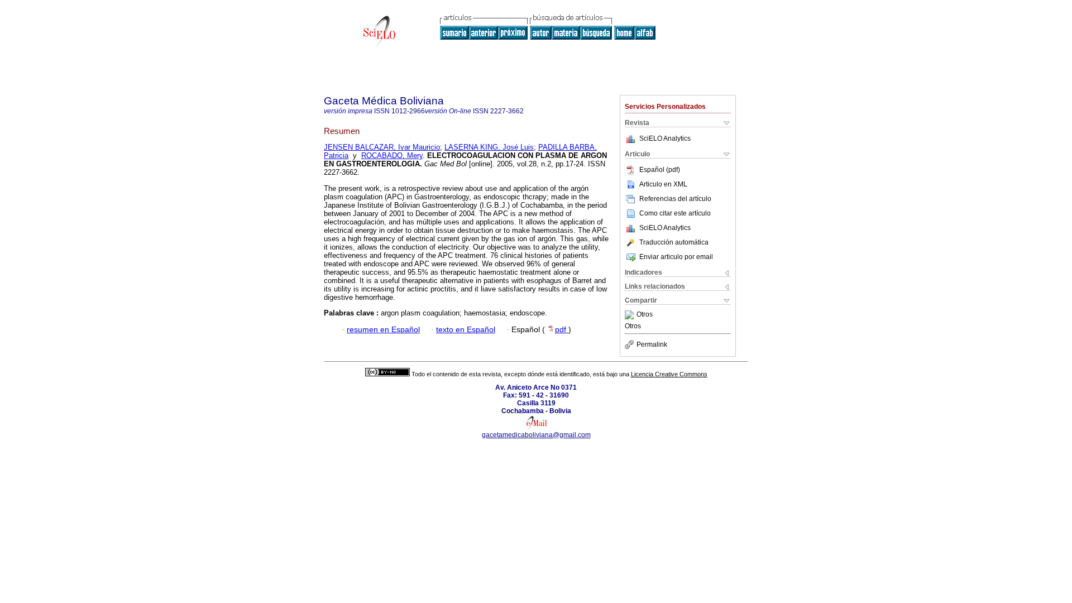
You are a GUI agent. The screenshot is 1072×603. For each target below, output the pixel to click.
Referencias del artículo (675, 199)
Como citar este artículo (675, 213)
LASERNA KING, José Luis (489, 147)
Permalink (651, 344)
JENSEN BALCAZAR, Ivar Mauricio (382, 147)
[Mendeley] (630, 315)
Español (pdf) (659, 170)
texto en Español (465, 330)
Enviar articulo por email (676, 257)
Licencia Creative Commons (669, 374)
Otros (644, 315)
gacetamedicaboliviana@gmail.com (536, 435)
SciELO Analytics (665, 138)
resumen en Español (383, 330)
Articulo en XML (663, 184)
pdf (561, 330)
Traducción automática (674, 242)
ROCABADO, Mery (392, 155)
